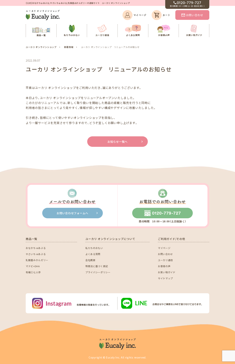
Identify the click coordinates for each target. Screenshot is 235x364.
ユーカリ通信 (165, 260)
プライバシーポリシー (98, 272)
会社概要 (90, 260)
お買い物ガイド (167, 272)
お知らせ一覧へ (117, 142)
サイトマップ (165, 278)
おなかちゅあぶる (36, 248)
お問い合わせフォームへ (72, 213)
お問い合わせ (194, 15)
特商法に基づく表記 (96, 266)
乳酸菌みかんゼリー (37, 260)
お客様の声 (164, 266)
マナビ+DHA (33, 266)
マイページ (164, 248)
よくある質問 (92, 254)
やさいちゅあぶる (36, 254)
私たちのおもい (94, 248)
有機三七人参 (33, 272)
